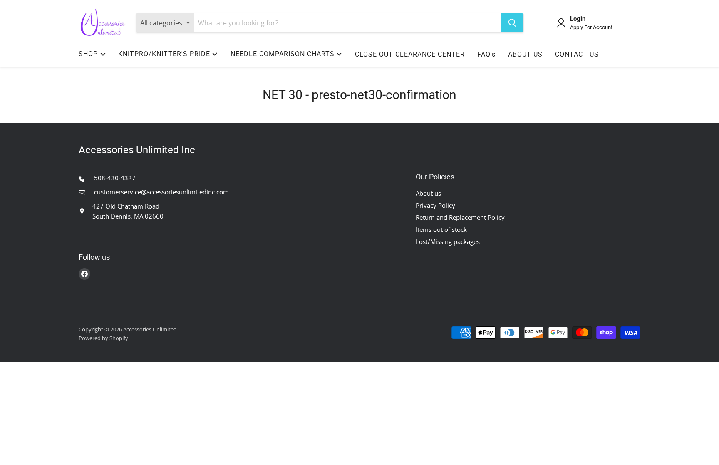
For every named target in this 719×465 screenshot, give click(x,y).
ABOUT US (525, 54)
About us (428, 193)
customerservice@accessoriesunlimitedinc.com (160, 192)
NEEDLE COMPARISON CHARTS (283, 54)
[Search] (512, 22)
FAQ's (486, 54)
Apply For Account (591, 27)
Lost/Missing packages (448, 241)
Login (577, 18)
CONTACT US (577, 54)
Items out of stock (441, 229)
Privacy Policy (435, 205)
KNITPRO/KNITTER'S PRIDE (164, 54)
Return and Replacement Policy (460, 217)
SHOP (88, 54)
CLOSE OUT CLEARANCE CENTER (410, 54)
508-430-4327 (114, 178)
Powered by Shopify (103, 338)
